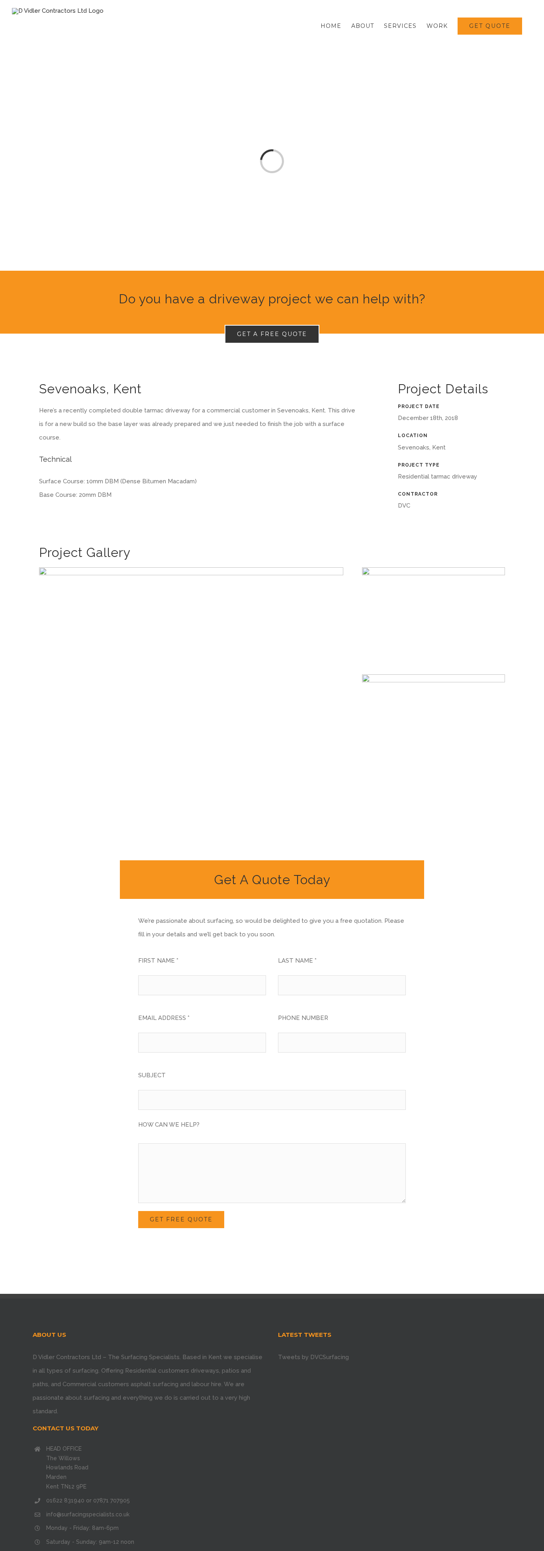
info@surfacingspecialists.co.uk (87, 1514)
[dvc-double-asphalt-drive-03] (433, 677)
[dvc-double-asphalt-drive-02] (433, 570)
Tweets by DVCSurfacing (313, 1357)
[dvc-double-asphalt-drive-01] (191, 570)
